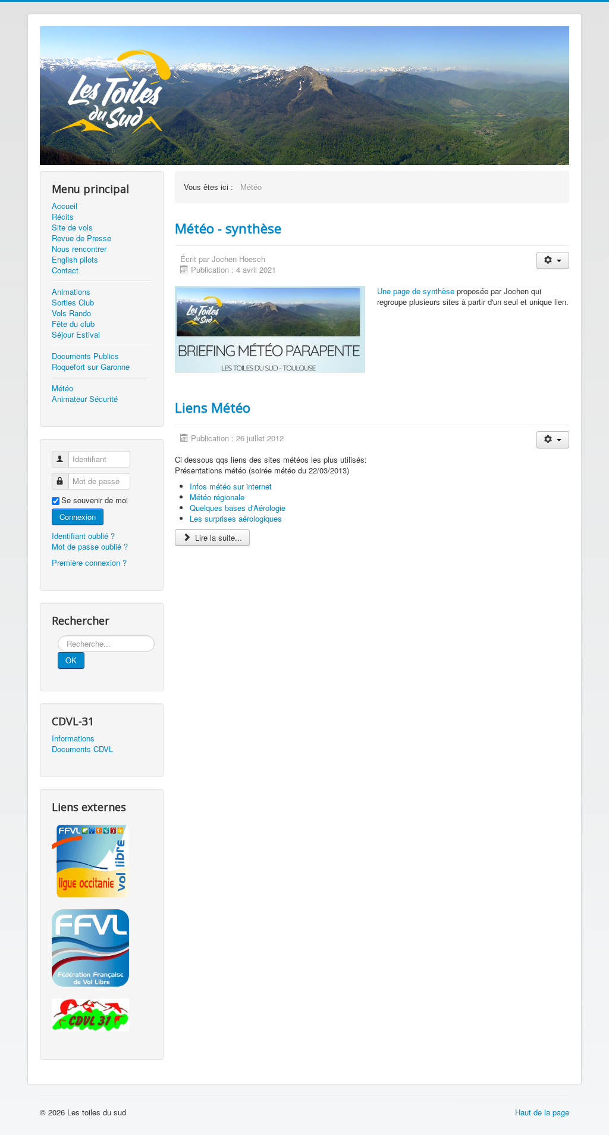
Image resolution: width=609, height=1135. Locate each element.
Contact (65, 270)
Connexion (77, 516)
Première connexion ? (89, 562)
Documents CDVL (82, 749)
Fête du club (73, 324)
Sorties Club (73, 302)
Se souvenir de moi (94, 500)
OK (71, 660)
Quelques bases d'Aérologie (237, 507)
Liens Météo (212, 407)
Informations (73, 738)
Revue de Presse (81, 238)
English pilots (75, 259)
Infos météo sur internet (231, 486)
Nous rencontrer (79, 249)
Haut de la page (542, 1112)
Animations (71, 291)
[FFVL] (102, 948)
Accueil (64, 206)
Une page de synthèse (415, 291)
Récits (63, 216)
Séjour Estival (76, 334)
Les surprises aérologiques (236, 518)
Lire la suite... (217, 537)
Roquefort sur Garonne (91, 366)
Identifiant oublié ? (83, 535)
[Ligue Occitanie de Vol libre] (102, 861)
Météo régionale (217, 497)
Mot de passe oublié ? (90, 546)
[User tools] (552, 260)
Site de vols (72, 227)
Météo (62, 388)
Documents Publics (85, 356)
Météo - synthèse (228, 228)
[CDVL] (102, 1015)
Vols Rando (71, 313)
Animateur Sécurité (85, 399)
